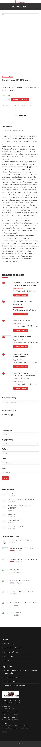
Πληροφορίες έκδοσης (12, 131)
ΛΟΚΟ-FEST (12, 514)
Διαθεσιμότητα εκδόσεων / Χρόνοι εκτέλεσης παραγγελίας (21, 672)
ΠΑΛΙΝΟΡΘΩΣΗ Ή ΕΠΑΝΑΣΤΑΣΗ (21, 355)
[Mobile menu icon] (3, 3)
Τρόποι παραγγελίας (11, 677)
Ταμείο (6, 661)
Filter (5, 478)
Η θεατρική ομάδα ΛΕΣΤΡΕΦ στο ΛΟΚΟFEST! (19, 507)
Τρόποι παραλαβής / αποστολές (15, 686)
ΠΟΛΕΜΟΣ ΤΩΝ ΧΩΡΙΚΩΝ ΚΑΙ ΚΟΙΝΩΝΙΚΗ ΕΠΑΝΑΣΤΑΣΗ (26, 284)
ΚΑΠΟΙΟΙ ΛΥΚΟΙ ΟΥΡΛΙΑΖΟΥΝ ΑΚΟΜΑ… (22, 499)
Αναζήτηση (37, 402)
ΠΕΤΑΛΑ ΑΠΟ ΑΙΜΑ (22, 320)
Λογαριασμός (9, 644)
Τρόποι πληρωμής (10, 681)
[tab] (20, 125)
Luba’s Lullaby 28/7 (14, 520)
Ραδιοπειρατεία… (14, 493)
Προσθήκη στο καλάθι (20, 99)
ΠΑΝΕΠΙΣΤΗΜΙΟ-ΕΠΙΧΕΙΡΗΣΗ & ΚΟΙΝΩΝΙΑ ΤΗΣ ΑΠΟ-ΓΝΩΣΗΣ (24, 375)
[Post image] (4, 494)
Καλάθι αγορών (9, 656)
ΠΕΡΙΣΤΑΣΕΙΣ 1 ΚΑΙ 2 (22, 337)
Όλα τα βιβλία (13, 105)
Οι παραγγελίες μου (11, 652)
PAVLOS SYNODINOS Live (17, 526)
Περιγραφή (7, 126)
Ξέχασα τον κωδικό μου (13, 648)
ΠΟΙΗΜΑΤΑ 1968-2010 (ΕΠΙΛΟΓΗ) (22, 302)
